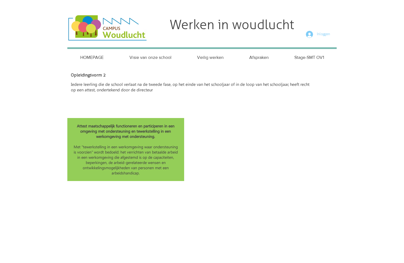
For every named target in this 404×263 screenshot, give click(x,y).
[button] (210, 57)
